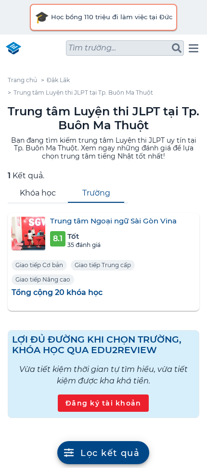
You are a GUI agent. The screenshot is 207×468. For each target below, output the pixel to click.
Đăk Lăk (58, 80)
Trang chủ (22, 80)
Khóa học (38, 192)
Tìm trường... (92, 47)
